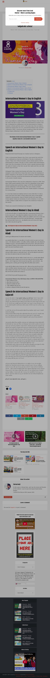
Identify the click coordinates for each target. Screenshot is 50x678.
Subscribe (38, 19)
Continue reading (25, 22)
